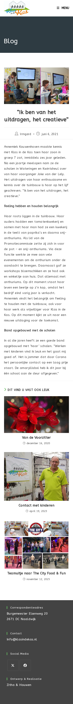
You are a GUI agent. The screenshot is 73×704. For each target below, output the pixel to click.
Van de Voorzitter (36, 437)
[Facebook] (25, 665)
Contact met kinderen (36, 505)
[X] (12, 665)
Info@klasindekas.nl (22, 639)
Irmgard (25, 134)
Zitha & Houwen (19, 685)
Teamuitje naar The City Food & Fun (36, 573)
